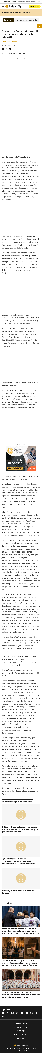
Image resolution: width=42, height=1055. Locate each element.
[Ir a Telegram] (36, 1013)
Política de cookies (21, 1034)
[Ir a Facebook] (3, 1013)
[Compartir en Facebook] (3, 48)
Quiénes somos (21, 1023)
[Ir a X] (8, 1013)
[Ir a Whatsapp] (32, 1013)
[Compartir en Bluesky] (10, 48)
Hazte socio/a (34, 6)
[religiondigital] (21, 1045)
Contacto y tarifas (21, 1027)
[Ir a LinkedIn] (17, 1013)
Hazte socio (21, 1038)
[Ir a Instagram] (12, 1013)
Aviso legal (21, 1031)
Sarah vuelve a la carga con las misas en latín (27, 20)
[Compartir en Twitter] (6, 48)
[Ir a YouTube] (22, 1013)
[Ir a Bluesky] (27, 1013)
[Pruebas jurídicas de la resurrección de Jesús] (21, 878)
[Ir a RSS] (3, 1016)
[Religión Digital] (14, 6)
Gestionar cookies (21, 1050)
